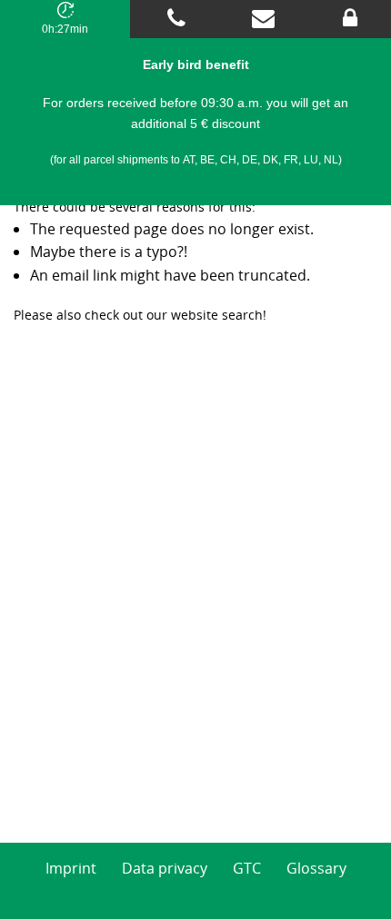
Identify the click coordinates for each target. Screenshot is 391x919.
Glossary (316, 868)
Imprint (70, 868)
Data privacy (164, 868)
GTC (247, 868)
